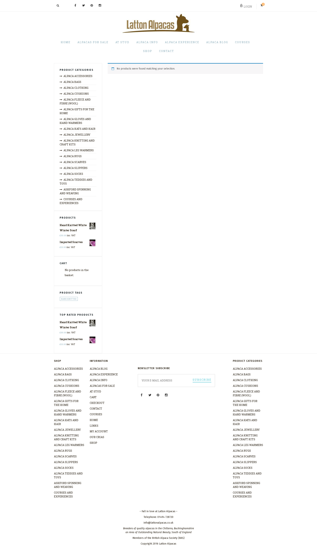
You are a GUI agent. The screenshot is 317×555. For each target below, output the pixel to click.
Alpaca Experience (182, 42)
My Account (99, 431)
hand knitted (68, 299)
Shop (147, 51)
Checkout (97, 403)
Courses (242, 42)
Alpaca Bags (72, 82)
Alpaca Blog (217, 42)
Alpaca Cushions (76, 93)
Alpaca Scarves (74, 162)
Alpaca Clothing (75, 88)
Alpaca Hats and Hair (79, 129)
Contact (166, 51)
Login (248, 6)
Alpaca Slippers (75, 168)
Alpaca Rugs (72, 156)
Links (94, 425)
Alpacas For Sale (92, 42)
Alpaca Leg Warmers (78, 150)
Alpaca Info (147, 42)
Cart (93, 397)
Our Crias (97, 437)
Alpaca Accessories (77, 76)
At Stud (122, 42)
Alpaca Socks (73, 174)
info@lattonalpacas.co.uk (158, 522)
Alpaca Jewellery (76, 134)
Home (65, 42)
